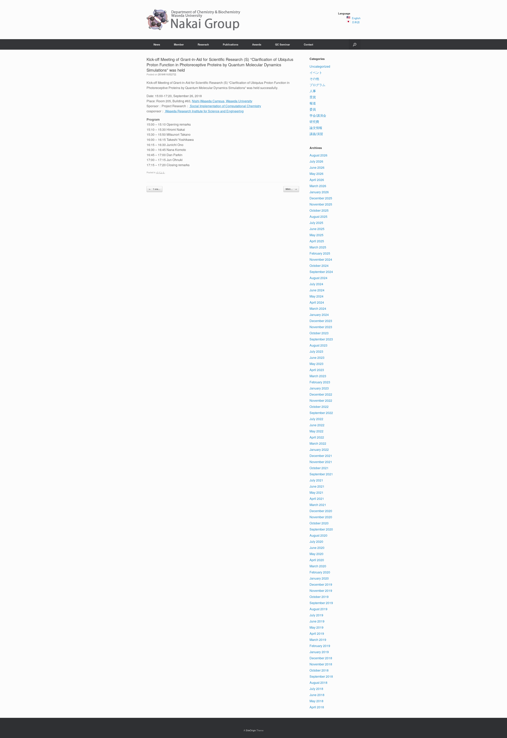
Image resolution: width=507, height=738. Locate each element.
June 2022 (317, 425)
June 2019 (317, 621)
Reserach (203, 44)
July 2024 (316, 284)
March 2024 (318, 308)
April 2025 (317, 241)
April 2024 (317, 302)
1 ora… (154, 189)
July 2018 (316, 688)
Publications (230, 44)
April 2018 (317, 707)
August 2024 (318, 278)
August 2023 (318, 345)
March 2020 (318, 566)
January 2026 (319, 192)
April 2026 (317, 179)
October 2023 (319, 333)
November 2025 (321, 204)
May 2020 (316, 553)
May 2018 (316, 701)
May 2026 (316, 173)
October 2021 (319, 468)
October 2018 (319, 670)
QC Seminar (282, 44)
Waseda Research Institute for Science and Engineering (204, 111)
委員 (313, 109)
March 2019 (318, 639)
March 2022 (318, 443)
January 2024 (319, 314)
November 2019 (321, 590)
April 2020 (317, 560)
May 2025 (316, 235)
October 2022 (319, 406)
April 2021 (317, 498)
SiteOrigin (251, 730)
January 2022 (319, 449)
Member (179, 44)
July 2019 (316, 615)
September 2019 (321, 603)
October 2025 (319, 210)
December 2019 (321, 584)
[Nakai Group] (194, 19)
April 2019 (317, 633)
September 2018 (321, 676)
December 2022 (321, 394)
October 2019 (319, 596)
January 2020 (319, 578)
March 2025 (318, 247)
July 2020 (316, 541)
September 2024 (321, 271)
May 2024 (316, 296)
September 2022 (321, 412)
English (356, 18)
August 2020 (318, 535)
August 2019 (318, 609)
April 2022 (317, 437)
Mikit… (291, 189)
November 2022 (321, 400)
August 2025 (318, 216)
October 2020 (319, 523)
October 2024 (319, 265)
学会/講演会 (318, 115)
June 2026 (317, 167)
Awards (256, 44)
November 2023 (321, 327)
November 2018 (321, 664)
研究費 (314, 121)
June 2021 (317, 486)
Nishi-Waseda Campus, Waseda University (222, 101)
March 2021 (318, 504)
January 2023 (319, 388)
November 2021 (321, 461)
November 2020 (321, 517)
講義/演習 (316, 134)
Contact (308, 44)
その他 (314, 78)
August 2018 (318, 682)
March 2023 (318, 376)
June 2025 (317, 228)
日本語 (356, 22)
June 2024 (317, 290)
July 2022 (316, 419)
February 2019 (320, 645)
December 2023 (321, 320)
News (156, 44)
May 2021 (316, 492)
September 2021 (321, 474)
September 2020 (321, 529)
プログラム (317, 84)
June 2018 (317, 695)
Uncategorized (320, 66)
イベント (160, 172)
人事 (313, 91)
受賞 (313, 97)
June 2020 (317, 547)
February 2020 (320, 572)
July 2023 (316, 351)
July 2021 (316, 480)
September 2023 (321, 339)
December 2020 (321, 511)
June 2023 (317, 357)
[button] (354, 44)
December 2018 (321, 658)
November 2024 (321, 259)
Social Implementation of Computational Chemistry (225, 106)
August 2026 (318, 155)
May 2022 (316, 431)
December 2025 (321, 198)
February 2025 (320, 253)
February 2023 (320, 382)
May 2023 (316, 363)
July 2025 (316, 222)
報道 (313, 103)
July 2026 (316, 161)
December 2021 (321, 455)
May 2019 (316, 627)
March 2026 (318, 186)
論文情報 (316, 127)
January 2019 (319, 652)
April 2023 (317, 370)
